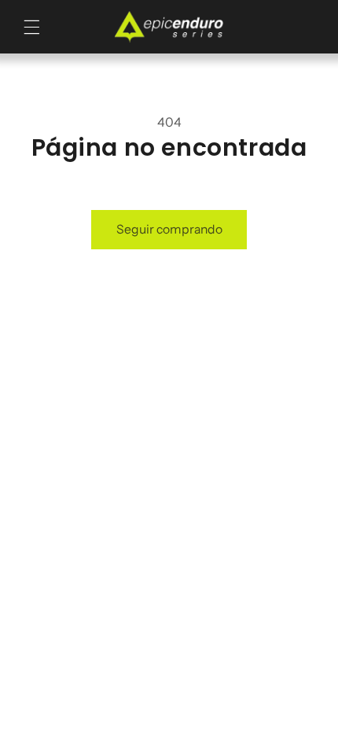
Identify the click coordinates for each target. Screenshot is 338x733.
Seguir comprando (169, 229)
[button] (32, 27)
